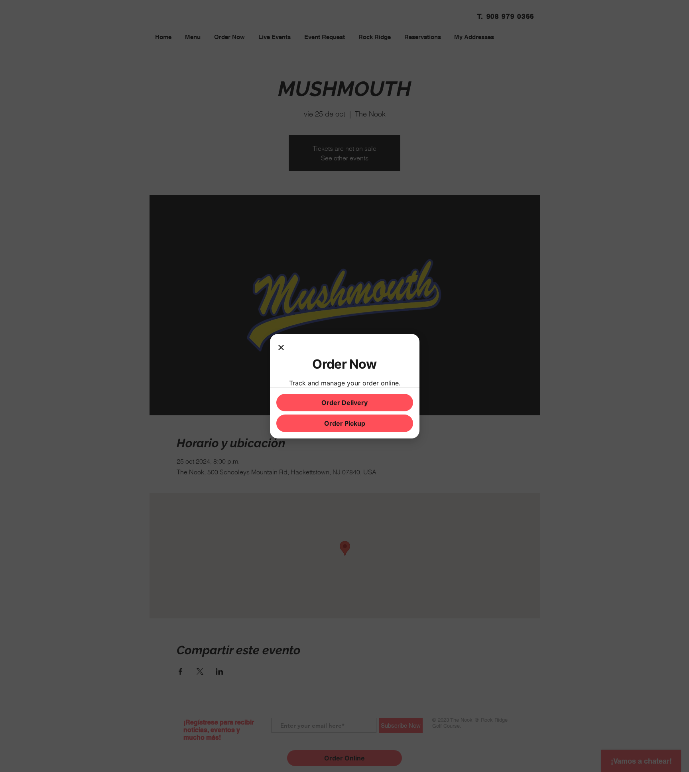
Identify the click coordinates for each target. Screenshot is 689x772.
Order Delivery (344, 403)
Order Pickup (344, 423)
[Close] (281, 348)
